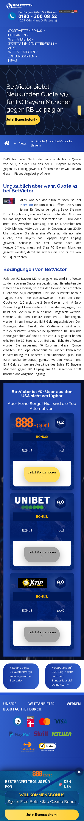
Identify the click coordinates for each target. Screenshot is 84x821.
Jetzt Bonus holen (42, 472)
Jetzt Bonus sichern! (42, 814)
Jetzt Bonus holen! (21, 119)
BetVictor (26, 205)
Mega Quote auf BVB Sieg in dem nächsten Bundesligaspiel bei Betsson (62, 676)
